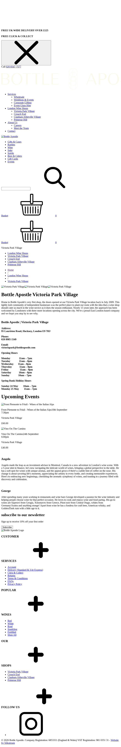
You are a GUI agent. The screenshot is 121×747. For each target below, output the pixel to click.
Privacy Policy (15, 584)
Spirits (11, 153)
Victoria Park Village (24, 111)
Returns (11, 575)
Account (12, 567)
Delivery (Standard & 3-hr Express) (25, 570)
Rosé (10, 626)
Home (11, 270)
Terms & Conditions (18, 578)
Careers (17, 125)
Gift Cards (13, 158)
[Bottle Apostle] (9, 136)
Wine (10, 147)
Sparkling (12, 629)
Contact (11, 131)
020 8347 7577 (13, 66)
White (11, 623)
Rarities (11, 144)
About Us (12, 122)
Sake (10, 150)
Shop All (12, 635)
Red (10, 620)
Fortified (12, 632)
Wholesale (19, 97)
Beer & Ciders (15, 156)
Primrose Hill (20, 119)
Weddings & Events (24, 99)
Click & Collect (15, 572)
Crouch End (20, 114)
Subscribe (7, 527)
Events (11, 161)
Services (12, 94)
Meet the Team (21, 128)
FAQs (11, 581)
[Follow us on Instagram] (31, 734)
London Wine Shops (18, 108)
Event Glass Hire (22, 105)
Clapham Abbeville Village (27, 117)
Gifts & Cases (14, 141)
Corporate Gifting (23, 102)
